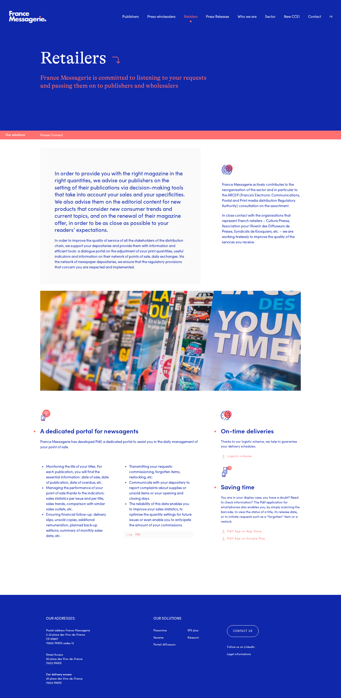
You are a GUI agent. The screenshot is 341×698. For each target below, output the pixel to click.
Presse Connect (51, 135)
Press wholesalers (161, 16)
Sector (270, 16)
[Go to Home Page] (28, 17)
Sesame (158, 637)
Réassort (193, 637)
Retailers (191, 16)
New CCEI (292, 16)
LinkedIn (249, 647)
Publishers (130, 16)
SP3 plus (193, 630)
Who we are (247, 16)
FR (331, 16)
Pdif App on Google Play (246, 538)
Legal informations (239, 654)
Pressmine (160, 630)
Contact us (243, 631)
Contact (314, 16)
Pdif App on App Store (244, 531)
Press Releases (217, 16)
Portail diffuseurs (164, 644)
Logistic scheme (239, 456)
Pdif (137, 534)
